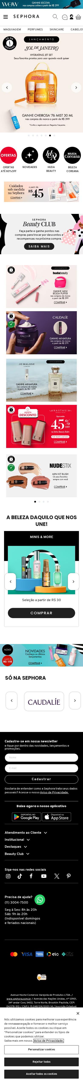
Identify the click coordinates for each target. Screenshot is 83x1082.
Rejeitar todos (42, 1062)
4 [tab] (48, 502)
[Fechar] (78, 1013)
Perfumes (35, 29)
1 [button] (29, 135)
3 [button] (37, 135)
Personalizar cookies (41, 1049)
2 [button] (33, 135)
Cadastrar (42, 779)
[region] (41, 1044)
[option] (41, 83)
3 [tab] (43, 502)
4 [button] (41, 135)
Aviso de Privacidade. (54, 792)
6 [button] (50, 135)
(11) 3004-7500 (16, 902)
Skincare (57, 29)
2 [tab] (39, 502)
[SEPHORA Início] (26, 17)
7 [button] (54, 135)
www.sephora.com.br (19, 999)
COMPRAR (41, 613)
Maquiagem (12, 29)
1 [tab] (35, 502)
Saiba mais (39, 246)
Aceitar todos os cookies (41, 1074)
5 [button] (46, 135)
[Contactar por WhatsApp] (39, 899)
